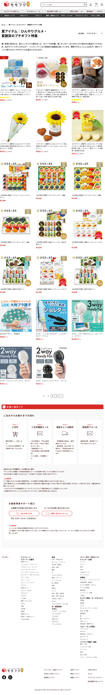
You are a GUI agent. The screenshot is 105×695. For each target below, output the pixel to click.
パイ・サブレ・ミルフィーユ (29, 572)
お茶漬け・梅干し (57, 599)
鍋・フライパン (85, 619)
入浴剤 (82, 595)
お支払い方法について (51, 674)
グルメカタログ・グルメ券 (60, 604)
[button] (1, 15)
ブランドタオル (56, 624)
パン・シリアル (56, 580)
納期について (75, 677)
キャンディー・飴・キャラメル (30, 575)
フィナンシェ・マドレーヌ (29, 564)
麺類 (53, 570)
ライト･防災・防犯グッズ (89, 557)
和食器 (82, 603)
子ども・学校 (95, 15)
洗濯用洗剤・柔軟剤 (86, 582)
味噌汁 (54, 588)
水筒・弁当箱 (84, 611)
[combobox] (64, 5)
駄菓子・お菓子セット (27, 617)
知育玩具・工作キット (86, 634)
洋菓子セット (25, 588)
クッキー (5, 557)
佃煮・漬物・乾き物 (58, 596)
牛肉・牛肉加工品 (57, 559)
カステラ (23, 596)
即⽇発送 (90, 11)
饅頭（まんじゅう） (27, 601)
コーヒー (82, 564)
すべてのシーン (32, 11)
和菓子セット (25, 614)
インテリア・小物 (85, 647)
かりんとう (24, 593)
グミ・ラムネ (25, 577)
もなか (23, 604)
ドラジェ (23, 585)
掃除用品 (82, 590)
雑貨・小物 (83, 644)
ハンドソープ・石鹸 (86, 593)
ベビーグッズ (84, 629)
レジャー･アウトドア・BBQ (88, 657)
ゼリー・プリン (25, 580)
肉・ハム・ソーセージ (58, 562)
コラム (90, 674)
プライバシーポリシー (95, 677)
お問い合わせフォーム (59, 513)
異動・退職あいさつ (52, 15)
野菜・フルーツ (56, 578)
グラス (82, 605)
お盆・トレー (84, 621)
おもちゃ (82, 631)
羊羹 (22, 606)
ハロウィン (38, 15)
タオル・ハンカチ (67, 15)
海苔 (53, 585)
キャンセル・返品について (53, 670)
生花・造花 (83, 655)
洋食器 (82, 600)
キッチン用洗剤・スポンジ (88, 585)
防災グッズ (24, 15)
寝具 (81, 652)
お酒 (81, 569)
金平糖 (23, 609)
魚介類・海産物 (56, 565)
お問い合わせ (92, 670)
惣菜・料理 (55, 567)
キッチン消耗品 (84, 588)
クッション (83, 649)
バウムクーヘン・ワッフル (29, 567)
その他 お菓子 (25, 619)
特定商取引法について (95, 681)
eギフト (99, 11)
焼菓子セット (25, 562)
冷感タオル (55, 619)
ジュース (82, 562)
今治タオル (55, 621)
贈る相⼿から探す (53, 11)
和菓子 (23, 611)
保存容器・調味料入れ (86, 624)
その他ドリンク (84, 572)
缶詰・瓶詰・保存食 (58, 593)
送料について (75, 670)
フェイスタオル (56, 614)
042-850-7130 (26, 513)
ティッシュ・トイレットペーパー (90, 580)
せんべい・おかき (26, 590)
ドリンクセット (84, 575)
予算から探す (74, 11)
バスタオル (55, 616)
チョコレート (26, 557)
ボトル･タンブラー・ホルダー (89, 608)
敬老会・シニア (10, 15)
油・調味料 (55, 583)
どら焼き (23, 598)
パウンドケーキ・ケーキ (28, 569)
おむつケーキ (84, 637)
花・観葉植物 (57, 606)
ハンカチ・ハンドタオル (59, 611)
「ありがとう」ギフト (81, 16)
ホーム (4, 25)
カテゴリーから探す (10, 11)
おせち (54, 601)
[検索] (85, 5)
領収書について (49, 677)
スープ (54, 591)
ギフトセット (84, 639)
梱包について (75, 674)
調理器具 (82, 613)
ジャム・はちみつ (57, 575)
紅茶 (81, 567)
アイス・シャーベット (27, 583)
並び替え (81, 33)
